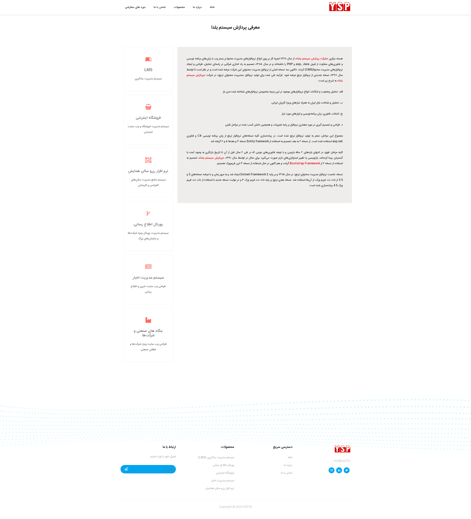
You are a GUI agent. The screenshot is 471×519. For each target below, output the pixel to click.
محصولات (179, 7)
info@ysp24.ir (342, 461)
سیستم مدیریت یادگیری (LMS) (216, 457)
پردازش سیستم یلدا (211, 158)
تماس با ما (160, 7)
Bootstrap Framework (305, 163)
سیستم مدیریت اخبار (148, 278)
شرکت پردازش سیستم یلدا (312, 58)
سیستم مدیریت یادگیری (148, 78)
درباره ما (197, 7)
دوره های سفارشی (135, 7)
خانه (212, 7)
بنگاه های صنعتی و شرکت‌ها (148, 333)
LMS (148, 70)
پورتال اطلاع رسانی (148, 224)
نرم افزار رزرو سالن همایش (148, 171)
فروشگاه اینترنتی (148, 118)
